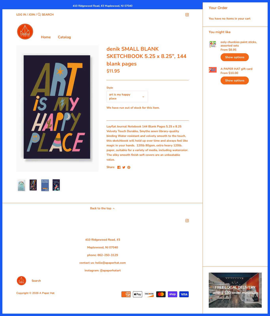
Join (32, 15)
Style (110, 87)
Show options (234, 57)
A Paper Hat (46, 293)
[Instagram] (187, 14)
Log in (21, 15)
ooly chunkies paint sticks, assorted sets (239, 43)
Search (36, 281)
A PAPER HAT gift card (236, 69)
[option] (21, 185)
